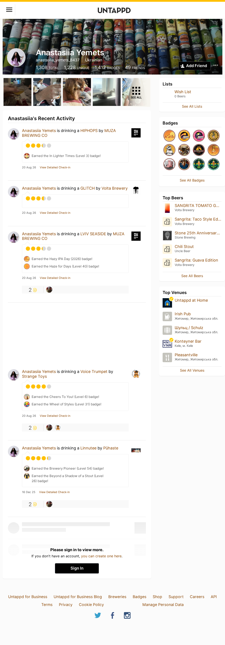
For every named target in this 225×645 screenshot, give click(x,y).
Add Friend (196, 65)
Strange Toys (34, 376)
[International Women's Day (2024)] (169, 164)
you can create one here (101, 556)
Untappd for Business (27, 596)
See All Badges (192, 180)
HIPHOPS (89, 130)
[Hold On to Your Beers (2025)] (199, 150)
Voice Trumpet (93, 371)
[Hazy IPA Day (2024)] (213, 150)
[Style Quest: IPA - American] (213, 164)
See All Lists (192, 106)
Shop (157, 596)
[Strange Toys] (58, 427)
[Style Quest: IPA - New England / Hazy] (199, 164)
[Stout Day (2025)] (184, 150)
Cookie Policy (91, 604)
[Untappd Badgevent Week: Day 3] (169, 150)
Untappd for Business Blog (78, 596)
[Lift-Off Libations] (199, 136)
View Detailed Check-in (55, 167)
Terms (47, 604)
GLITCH (87, 188)
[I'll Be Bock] (184, 164)
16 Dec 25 (28, 492)
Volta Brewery (115, 188)
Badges (139, 596)
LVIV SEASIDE (93, 234)
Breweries (117, 596)
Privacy (66, 604)
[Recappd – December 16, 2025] (184, 136)
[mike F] (49, 290)
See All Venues (192, 370)
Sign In (77, 568)
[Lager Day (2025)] (213, 136)
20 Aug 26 (29, 167)
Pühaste (110, 448)
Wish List (182, 91)
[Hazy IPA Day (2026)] (169, 136)
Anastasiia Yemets (39, 130)
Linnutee (88, 448)
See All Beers (192, 276)
